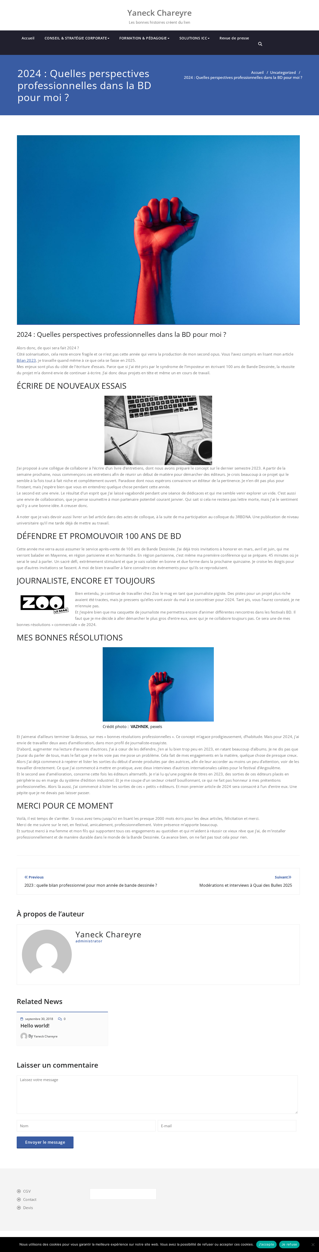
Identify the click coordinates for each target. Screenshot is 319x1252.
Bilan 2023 (26, 360)
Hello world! (35, 1025)
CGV (27, 1191)
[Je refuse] (312, 1244)
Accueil (28, 38)
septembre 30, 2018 (39, 1019)
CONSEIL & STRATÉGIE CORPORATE (76, 38)
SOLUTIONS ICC (193, 38)
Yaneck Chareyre (46, 1036)
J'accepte (266, 1244)
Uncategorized (283, 72)
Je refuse (289, 1244)
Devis (28, 1207)
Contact (29, 1199)
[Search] (260, 44)
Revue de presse (234, 38)
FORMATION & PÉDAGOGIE (143, 38)
